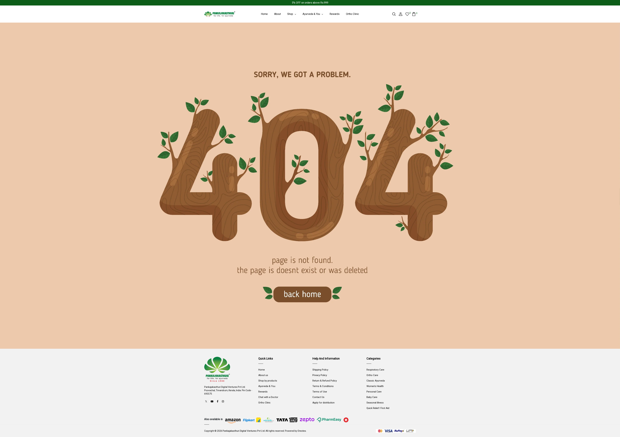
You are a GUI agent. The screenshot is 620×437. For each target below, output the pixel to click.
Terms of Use (319, 391)
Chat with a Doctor (268, 397)
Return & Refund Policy (324, 380)
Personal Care (374, 391)
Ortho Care (372, 375)
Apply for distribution (323, 402)
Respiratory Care (375, 369)
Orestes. (302, 430)
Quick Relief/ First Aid (378, 408)
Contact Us (318, 397)
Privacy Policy (319, 375)
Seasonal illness (375, 402)
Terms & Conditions (323, 386)
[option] (310, 186)
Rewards (263, 391)
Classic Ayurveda (376, 380)
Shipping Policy (320, 369)
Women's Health (375, 386)
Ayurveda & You (266, 386)
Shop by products (267, 380)
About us (263, 375)
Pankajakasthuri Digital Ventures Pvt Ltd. (244, 430)
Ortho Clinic (264, 402)
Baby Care (372, 397)
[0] (407, 13)
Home (261, 369)
